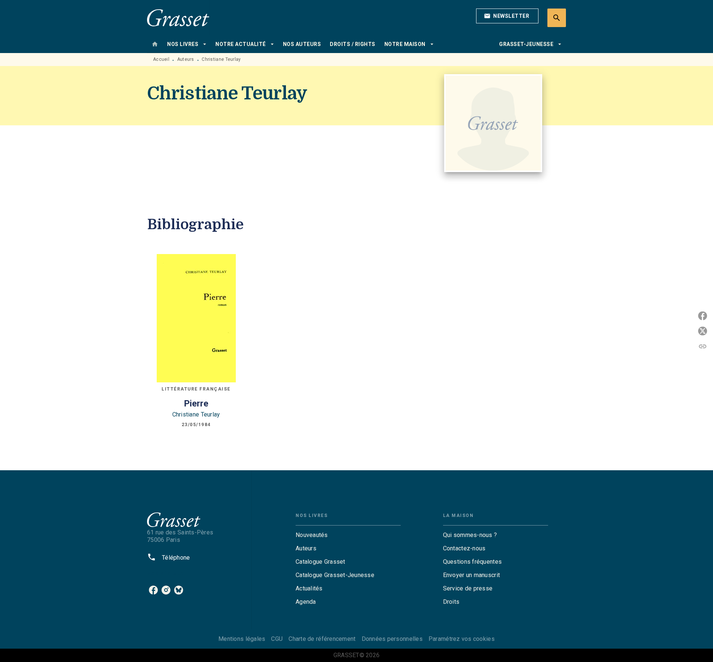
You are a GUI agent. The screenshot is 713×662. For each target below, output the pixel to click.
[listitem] (153, 590)
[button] (507, 16)
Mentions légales (241, 638)
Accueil (161, 59)
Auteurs (185, 59)
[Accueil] (178, 17)
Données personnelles (392, 638)
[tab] (155, 44)
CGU (277, 638)
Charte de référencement (322, 638)
